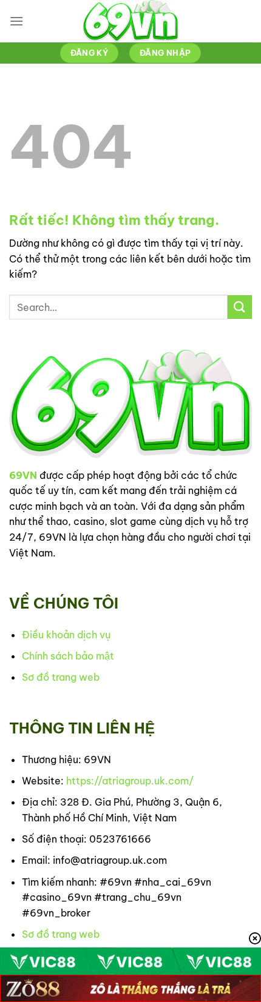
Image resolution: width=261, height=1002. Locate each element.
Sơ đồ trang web (61, 677)
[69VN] (130, 21)
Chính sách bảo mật (68, 656)
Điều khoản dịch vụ (66, 635)
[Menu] (16, 21)
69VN (23, 475)
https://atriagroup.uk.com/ (130, 781)
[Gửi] (240, 307)
